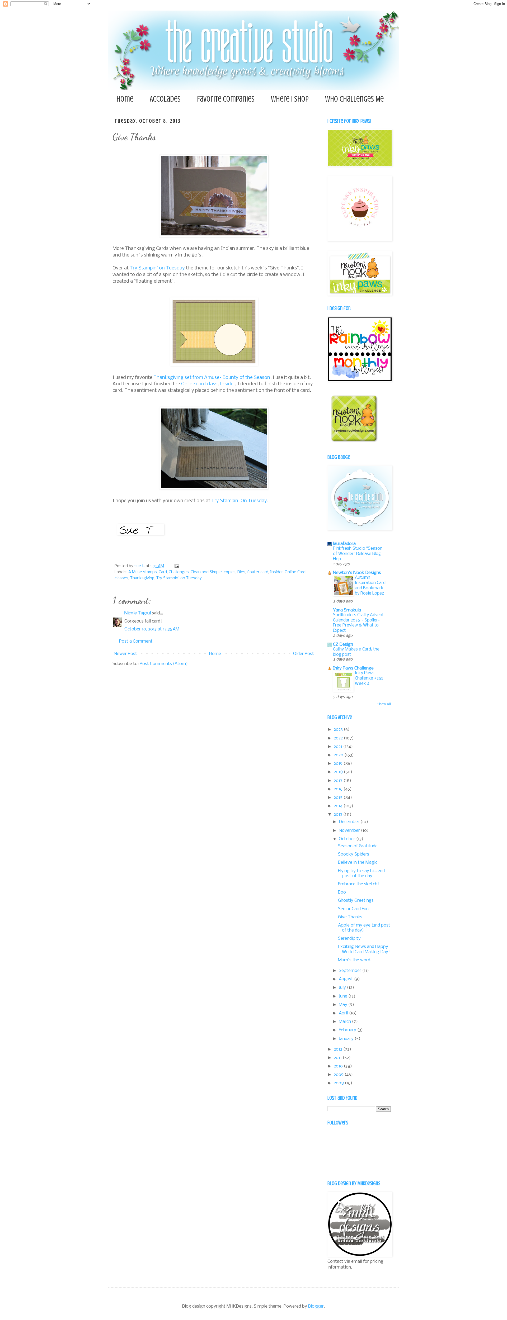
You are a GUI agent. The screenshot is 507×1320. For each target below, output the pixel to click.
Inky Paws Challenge (353, 668)
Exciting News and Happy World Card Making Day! (364, 949)
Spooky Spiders (353, 854)
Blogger (316, 1306)
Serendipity (349, 938)
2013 (338, 814)
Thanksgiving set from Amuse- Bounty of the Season (211, 377)
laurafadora (344, 543)
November (350, 830)
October (347, 839)
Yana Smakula (347, 610)
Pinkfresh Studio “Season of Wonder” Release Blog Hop (357, 553)
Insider (227, 384)
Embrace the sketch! (358, 884)
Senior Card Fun (353, 908)
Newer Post (125, 653)
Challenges (179, 572)
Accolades (165, 98)
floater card (257, 572)
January (347, 1038)
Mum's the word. (354, 960)
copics (230, 572)
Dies (241, 572)
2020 (339, 755)
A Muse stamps (142, 572)
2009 (339, 1074)
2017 (339, 780)
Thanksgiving (142, 578)
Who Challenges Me (354, 98)
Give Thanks (350, 917)
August (346, 979)
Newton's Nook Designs (357, 572)
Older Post (303, 653)
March (345, 1021)
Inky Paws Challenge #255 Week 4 (369, 678)
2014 (339, 806)
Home (124, 98)
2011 (338, 1057)
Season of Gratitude (358, 846)
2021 (338, 746)
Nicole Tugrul (137, 613)
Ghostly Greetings (356, 900)
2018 (339, 772)
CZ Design (343, 644)
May (343, 1004)
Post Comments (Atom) (164, 663)
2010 (339, 1066)
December (349, 821)
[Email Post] (176, 566)
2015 (339, 797)
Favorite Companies (226, 98)
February (348, 1030)
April (344, 1013)
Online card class (199, 384)
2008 (339, 1083)
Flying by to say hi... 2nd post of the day (361, 873)
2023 (339, 729)
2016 (339, 789)
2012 (338, 1049)
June (343, 996)
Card (163, 572)
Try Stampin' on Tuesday (157, 268)
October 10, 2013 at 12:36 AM (151, 629)
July (343, 987)
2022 (339, 738)
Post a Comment (136, 641)
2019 (339, 763)
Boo (342, 892)
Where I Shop (290, 98)
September (350, 970)
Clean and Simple (206, 572)
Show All (384, 704)
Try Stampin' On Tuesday (239, 501)
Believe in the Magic (357, 862)
